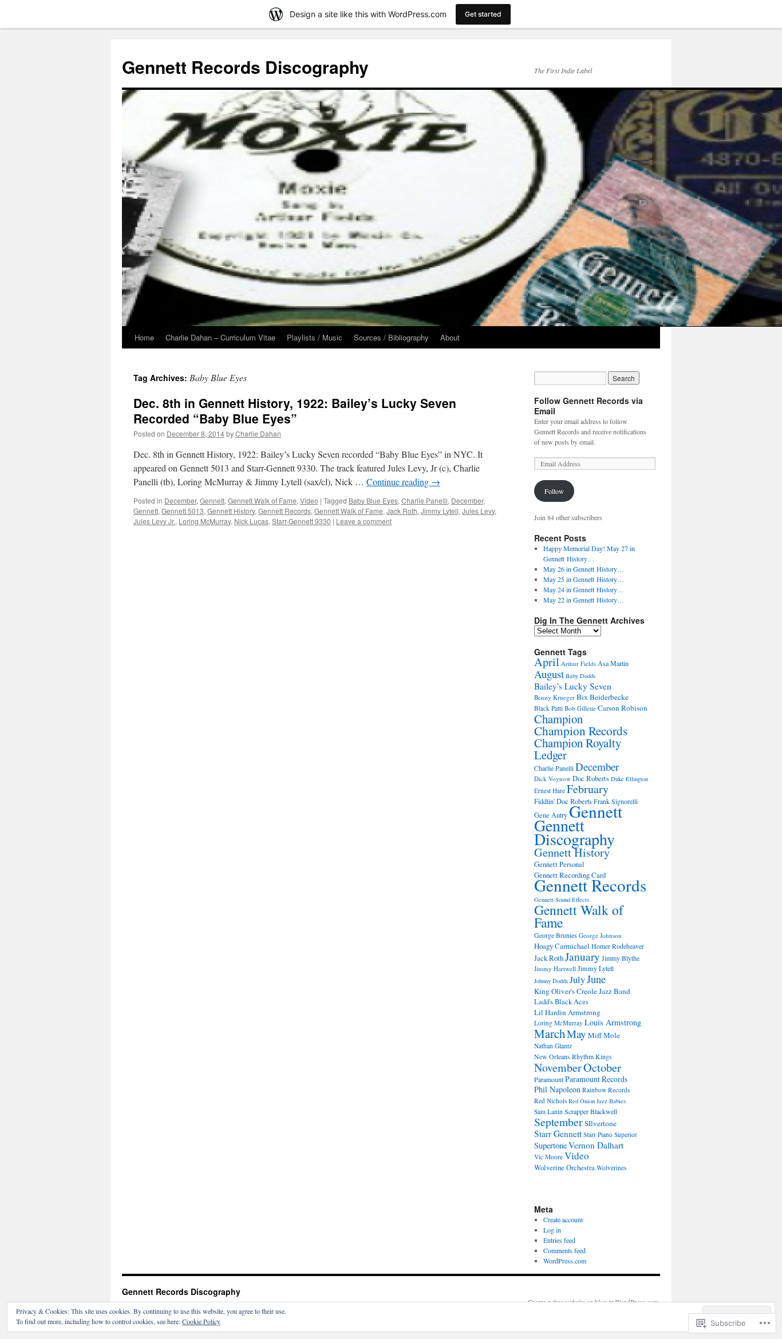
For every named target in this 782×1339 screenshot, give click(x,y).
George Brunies (555, 935)
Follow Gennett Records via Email (588, 406)
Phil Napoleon (557, 1089)
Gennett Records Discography (245, 66)
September (558, 1122)
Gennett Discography (574, 832)
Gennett (212, 500)
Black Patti (548, 708)
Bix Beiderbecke (602, 697)
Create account (563, 1219)
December (180, 500)
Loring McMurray (205, 521)
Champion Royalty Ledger (577, 749)
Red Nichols (550, 1100)
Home (144, 337)
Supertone (550, 1145)
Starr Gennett (558, 1133)
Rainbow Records (606, 1090)
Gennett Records (284, 511)
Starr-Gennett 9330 (301, 521)
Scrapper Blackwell (590, 1111)
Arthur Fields (578, 663)
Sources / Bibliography (391, 337)
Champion (558, 719)
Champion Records (580, 730)
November (558, 1067)
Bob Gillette (580, 708)
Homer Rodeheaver (617, 946)
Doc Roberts (590, 778)
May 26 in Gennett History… (583, 568)
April (546, 662)
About (450, 337)
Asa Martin (613, 663)
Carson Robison (622, 708)
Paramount (548, 1079)
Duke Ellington (629, 779)
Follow (554, 491)
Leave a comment (364, 521)
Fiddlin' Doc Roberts (563, 801)
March (549, 1033)
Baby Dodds (580, 676)
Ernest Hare (549, 790)
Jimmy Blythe (620, 957)
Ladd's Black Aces (561, 1002)
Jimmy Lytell (440, 511)
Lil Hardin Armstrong (567, 1012)
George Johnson (600, 935)
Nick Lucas (251, 521)
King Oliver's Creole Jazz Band (582, 991)
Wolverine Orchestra (564, 1167)
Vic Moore (548, 1156)
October (602, 1067)
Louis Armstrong (612, 1022)
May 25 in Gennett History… (583, 579)
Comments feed (564, 1250)
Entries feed (559, 1240)
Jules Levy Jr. (154, 521)
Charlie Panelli (424, 500)
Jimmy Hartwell (555, 968)
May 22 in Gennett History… (583, 599)
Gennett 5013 (182, 511)
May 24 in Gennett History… (583, 589)
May (576, 1034)
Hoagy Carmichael (562, 946)
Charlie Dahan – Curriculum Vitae (220, 337)
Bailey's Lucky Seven (572, 686)
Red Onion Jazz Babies (597, 1101)
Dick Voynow (552, 778)
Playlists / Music (314, 337)
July (577, 979)
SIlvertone (600, 1123)
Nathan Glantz (553, 1045)
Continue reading (403, 482)
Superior (625, 1134)
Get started (483, 14)
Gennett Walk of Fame (262, 500)
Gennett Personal (559, 864)
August (549, 674)
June (596, 979)
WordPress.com (564, 1260)
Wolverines (611, 1167)
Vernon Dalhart (595, 1145)
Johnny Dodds (551, 981)
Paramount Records (596, 1078)
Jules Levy (478, 511)
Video (309, 500)
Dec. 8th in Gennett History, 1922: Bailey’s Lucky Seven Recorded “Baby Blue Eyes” (294, 410)
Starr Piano (598, 1134)
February (588, 789)
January (582, 956)
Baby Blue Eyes (373, 500)
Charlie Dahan (258, 433)
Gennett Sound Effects (561, 900)
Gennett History (231, 511)
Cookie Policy (201, 1321)
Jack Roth (401, 511)
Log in (552, 1229)
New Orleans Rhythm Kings (573, 1056)
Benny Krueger (554, 697)
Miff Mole (604, 1035)
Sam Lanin (548, 1111)
